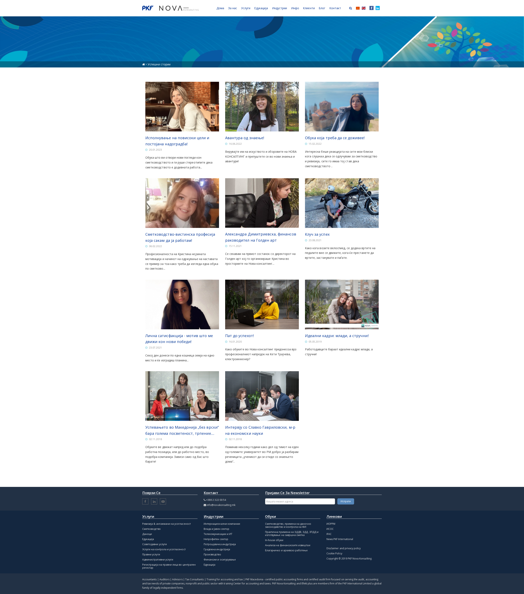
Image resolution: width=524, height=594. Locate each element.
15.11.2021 (235, 246)
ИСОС (330, 529)
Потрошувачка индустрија (220, 544)
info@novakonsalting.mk (221, 505)
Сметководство (151, 529)
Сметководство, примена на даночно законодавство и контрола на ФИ (288, 525)
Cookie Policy (334, 553)
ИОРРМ (330, 524)
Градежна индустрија (217, 549)
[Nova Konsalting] (170, 8)
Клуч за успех (317, 234)
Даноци (147, 534)
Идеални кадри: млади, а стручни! (337, 335)
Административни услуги (157, 559)
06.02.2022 (155, 246)
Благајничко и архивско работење (286, 550)
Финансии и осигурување (220, 559)
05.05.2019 (315, 341)
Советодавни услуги (154, 544)
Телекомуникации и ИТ (218, 534)
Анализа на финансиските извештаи (287, 545)
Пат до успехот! (239, 335)
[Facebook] (371, 8)
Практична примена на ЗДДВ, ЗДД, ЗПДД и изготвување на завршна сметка (291, 533)
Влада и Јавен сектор (216, 529)
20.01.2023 (155, 149)
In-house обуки (274, 540)
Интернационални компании (222, 524)
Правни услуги (151, 554)
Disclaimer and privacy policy (343, 548)
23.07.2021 (155, 347)
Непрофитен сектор (216, 539)
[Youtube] (163, 501)
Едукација (148, 539)
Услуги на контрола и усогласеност (164, 549)
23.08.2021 (315, 240)
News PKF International (339, 539)
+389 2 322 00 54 (216, 500)
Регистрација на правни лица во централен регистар (169, 566)
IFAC (329, 534)
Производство (212, 554)
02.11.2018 (155, 439)
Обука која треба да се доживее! (335, 137)
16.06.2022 (235, 144)
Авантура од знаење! (244, 137)
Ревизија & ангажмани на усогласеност (166, 524)
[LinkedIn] (378, 8)
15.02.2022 (315, 144)
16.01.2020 (235, 341)
